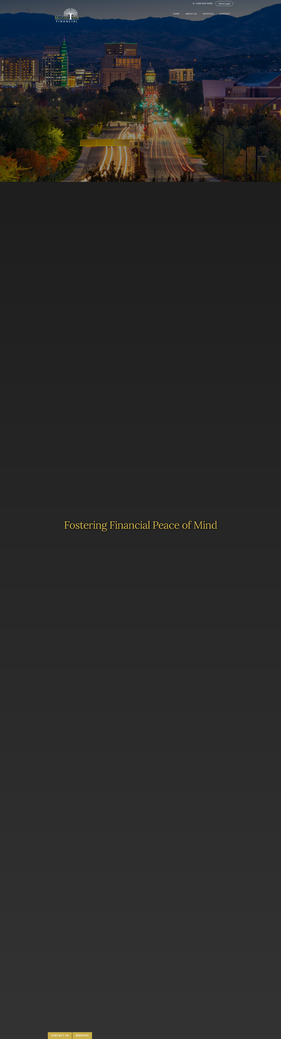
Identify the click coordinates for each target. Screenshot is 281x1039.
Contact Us (60, 1035)
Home (176, 14)
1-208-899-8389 (204, 3)
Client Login (224, 3)
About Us (191, 14)
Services (208, 14)
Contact (225, 14)
